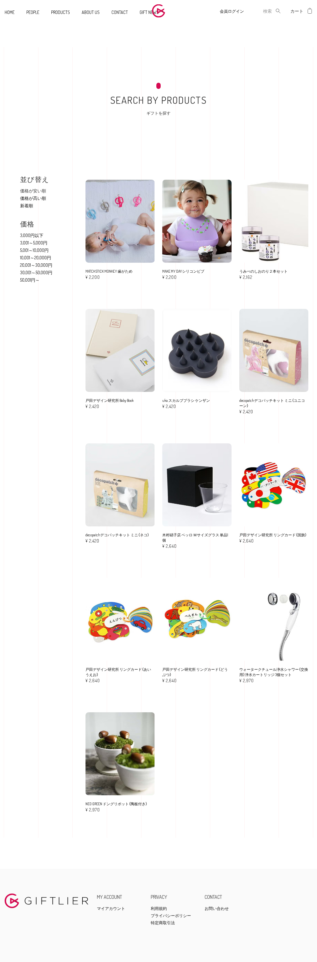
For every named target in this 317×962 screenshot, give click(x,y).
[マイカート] (309, 11)
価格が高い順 (33, 198)
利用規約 (159, 909)
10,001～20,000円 (35, 257)
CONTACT (119, 12)
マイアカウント (111, 909)
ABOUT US (91, 12)
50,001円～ (30, 280)
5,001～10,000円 (34, 250)
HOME (10, 12)
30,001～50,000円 (36, 272)
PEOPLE (32, 12)
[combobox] (262, 11)
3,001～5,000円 (33, 242)
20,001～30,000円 (36, 265)
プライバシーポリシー (171, 916)
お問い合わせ (217, 909)
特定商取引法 (163, 923)
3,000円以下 (31, 235)
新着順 (26, 205)
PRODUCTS (60, 12)
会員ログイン (232, 11)
